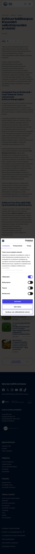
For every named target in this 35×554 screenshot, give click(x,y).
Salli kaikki (17, 301)
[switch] (30, 282)
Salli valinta (17, 306)
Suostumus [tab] (6, 246)
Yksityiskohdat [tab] (17, 246)
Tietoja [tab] (29, 246)
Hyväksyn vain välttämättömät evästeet (17, 312)
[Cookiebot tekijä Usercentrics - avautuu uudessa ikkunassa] (25, 241)
